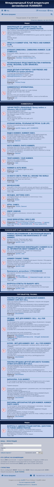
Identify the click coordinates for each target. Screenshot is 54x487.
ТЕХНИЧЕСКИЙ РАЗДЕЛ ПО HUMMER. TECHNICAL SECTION (27, 230)
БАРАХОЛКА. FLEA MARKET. (18, 379)
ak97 (28, 128)
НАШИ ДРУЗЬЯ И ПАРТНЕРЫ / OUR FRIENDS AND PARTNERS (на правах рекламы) (27, 71)
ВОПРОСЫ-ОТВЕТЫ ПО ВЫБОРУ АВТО (23, 284)
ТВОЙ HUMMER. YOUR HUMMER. (20, 158)
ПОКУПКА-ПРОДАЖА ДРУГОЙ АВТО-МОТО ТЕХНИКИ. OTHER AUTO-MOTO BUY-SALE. (28, 363)
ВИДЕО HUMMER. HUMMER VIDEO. (21, 133)
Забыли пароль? (6, 452)
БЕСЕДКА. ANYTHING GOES (18, 195)
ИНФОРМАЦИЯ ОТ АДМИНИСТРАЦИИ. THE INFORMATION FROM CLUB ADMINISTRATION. (25, 28)
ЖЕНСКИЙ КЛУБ (26, 224)
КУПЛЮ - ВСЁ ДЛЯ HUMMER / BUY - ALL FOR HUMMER (29, 343)
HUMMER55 (34, 128)
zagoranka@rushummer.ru (15, 75)
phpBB (23, 480)
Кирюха (23, 128)
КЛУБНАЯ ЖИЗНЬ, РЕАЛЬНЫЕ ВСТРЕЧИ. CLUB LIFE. (28, 123)
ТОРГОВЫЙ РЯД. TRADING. (27, 294)
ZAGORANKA (19, 313)
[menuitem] (6, 10)
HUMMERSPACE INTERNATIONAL (20, 87)
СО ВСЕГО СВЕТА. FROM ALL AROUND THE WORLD (27, 176)
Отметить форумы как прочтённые (42, 20)
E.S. (35, 58)
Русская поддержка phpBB (27, 482)
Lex (16, 98)
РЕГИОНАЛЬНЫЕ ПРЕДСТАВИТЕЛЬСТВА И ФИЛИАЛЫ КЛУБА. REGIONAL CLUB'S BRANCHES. (29, 64)
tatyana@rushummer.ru (14, 76)
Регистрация (12, 441)
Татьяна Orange (28, 58)
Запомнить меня (30, 452)
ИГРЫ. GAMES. (13, 205)
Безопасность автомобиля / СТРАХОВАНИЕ (24, 271)
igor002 (18, 128)
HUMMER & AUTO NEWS (16, 168)
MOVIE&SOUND (13, 185)
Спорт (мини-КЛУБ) (40, 224)
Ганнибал (19, 58)
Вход (3, 441)
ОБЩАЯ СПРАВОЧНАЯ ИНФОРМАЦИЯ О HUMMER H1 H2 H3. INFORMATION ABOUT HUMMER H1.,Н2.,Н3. (29, 248)
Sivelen (17, 200)
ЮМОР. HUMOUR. (14, 211)
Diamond (17, 140)
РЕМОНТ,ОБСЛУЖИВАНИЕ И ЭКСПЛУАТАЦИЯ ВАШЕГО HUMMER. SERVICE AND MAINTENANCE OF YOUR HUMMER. (29, 235)
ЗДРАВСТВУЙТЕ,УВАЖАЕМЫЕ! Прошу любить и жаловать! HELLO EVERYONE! (26, 108)
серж (16, 163)
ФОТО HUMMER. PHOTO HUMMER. (21, 146)
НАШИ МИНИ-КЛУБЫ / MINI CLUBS (21, 219)
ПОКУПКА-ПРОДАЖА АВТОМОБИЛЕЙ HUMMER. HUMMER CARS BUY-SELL (26, 299)
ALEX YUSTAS (19, 472)
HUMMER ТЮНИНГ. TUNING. (18, 258)
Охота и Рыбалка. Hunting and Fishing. (29, 222)
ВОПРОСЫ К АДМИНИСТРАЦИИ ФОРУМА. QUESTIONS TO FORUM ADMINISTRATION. (29, 427)
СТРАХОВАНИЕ (22, 277)
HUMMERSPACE (27, 104)
